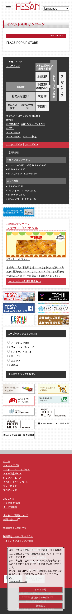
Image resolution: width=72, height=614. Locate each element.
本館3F (9, 120)
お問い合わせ (12, 519)
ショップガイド (14, 144)
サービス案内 (10, 507)
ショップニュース (12, 477)
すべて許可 (40, 589)
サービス (15, 356)
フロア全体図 (13, 66)
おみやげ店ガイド (12, 473)
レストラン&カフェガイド (16, 469)
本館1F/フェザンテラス (33, 124)
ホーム (6, 461)
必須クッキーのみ (40, 597)
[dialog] (35, 578)
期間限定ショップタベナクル (18, 536)
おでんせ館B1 (13, 136)
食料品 (14, 365)
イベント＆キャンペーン (15, 482)
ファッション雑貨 (19, 342)
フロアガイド (31, 144)
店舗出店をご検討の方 (14, 527)
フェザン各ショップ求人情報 (18, 540)
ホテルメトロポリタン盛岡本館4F (23, 116)
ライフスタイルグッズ (22, 347)
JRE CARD (8, 499)
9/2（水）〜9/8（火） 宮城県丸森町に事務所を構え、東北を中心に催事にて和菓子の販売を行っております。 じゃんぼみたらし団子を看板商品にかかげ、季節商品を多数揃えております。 (35, 267)
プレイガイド (10, 486)
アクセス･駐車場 (11, 503)
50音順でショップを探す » (21, 374)
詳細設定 (40, 605)
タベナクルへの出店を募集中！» (24, 281)
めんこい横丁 (30, 136)
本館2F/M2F (12, 124)
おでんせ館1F (13, 132)
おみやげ (15, 360)
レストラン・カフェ (21, 351)
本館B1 (10, 128)
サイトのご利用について (15, 515)
